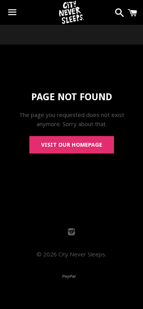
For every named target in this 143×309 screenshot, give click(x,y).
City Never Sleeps (81, 254)
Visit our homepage (71, 144)
